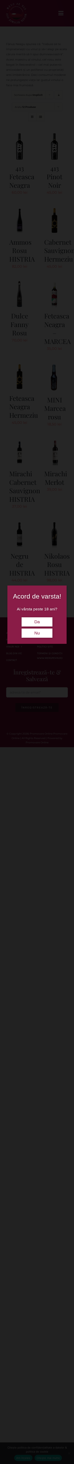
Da (37, 621)
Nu (37, 633)
